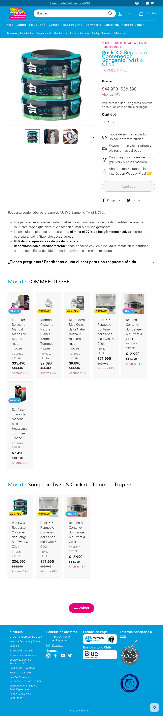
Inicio (9, 24)
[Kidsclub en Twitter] (70, 655)
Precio (107, 81)
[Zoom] (51, 83)
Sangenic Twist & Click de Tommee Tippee (79, 484)
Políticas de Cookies (22, 672)
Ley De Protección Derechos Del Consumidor (25, 679)
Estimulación (79, 33)
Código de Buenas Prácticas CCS (20, 661)
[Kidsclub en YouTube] (63, 655)
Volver (83, 608)
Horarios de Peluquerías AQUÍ (70, 3)
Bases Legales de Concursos (20, 695)
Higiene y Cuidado (19, 33)
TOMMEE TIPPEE (114, 70)
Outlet (21, 24)
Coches (54, 24)
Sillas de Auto (72, 24)
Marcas (119, 33)
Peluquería (37, 24)
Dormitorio (93, 24)
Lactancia (111, 24)
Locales (14, 645)
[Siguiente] (91, 137)
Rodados (60, 33)
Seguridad (43, 33)
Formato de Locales (21, 650)
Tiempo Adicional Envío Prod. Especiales (24, 687)
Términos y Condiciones (24, 655)
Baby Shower (101, 33)
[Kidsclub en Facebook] (55, 655)
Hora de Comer (133, 24)
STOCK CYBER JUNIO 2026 (26, 636)
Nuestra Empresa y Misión (25, 641)
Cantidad (109, 114)
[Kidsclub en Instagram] (48, 655)
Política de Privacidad (22, 667)
